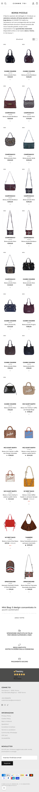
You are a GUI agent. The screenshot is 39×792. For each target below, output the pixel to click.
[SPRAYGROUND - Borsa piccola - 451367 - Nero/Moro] (28, 567)
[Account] (33, 3)
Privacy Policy (6, 716)
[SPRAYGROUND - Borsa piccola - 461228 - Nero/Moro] (10, 567)
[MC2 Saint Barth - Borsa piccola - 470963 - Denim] (28, 433)
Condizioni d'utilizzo (8, 727)
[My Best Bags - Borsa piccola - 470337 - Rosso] (10, 522)
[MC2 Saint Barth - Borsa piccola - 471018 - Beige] (28, 389)
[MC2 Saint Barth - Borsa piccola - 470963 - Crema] (10, 476)
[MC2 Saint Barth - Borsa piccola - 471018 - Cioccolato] (10, 433)
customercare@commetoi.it (11, 700)
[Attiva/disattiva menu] (2, 3)
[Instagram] (5, 705)
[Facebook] (2, 705)
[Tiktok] (7, 705)
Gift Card (5, 735)
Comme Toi (8, 784)
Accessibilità (6, 738)
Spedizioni (5, 724)
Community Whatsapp (9, 732)
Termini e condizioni (8, 730)
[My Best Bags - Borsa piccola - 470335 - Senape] (28, 476)
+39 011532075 (6, 698)
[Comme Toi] (19, 3)
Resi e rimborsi (7, 721)
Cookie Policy (6, 718)
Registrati (7, 763)
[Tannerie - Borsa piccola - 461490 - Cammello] (28, 522)
